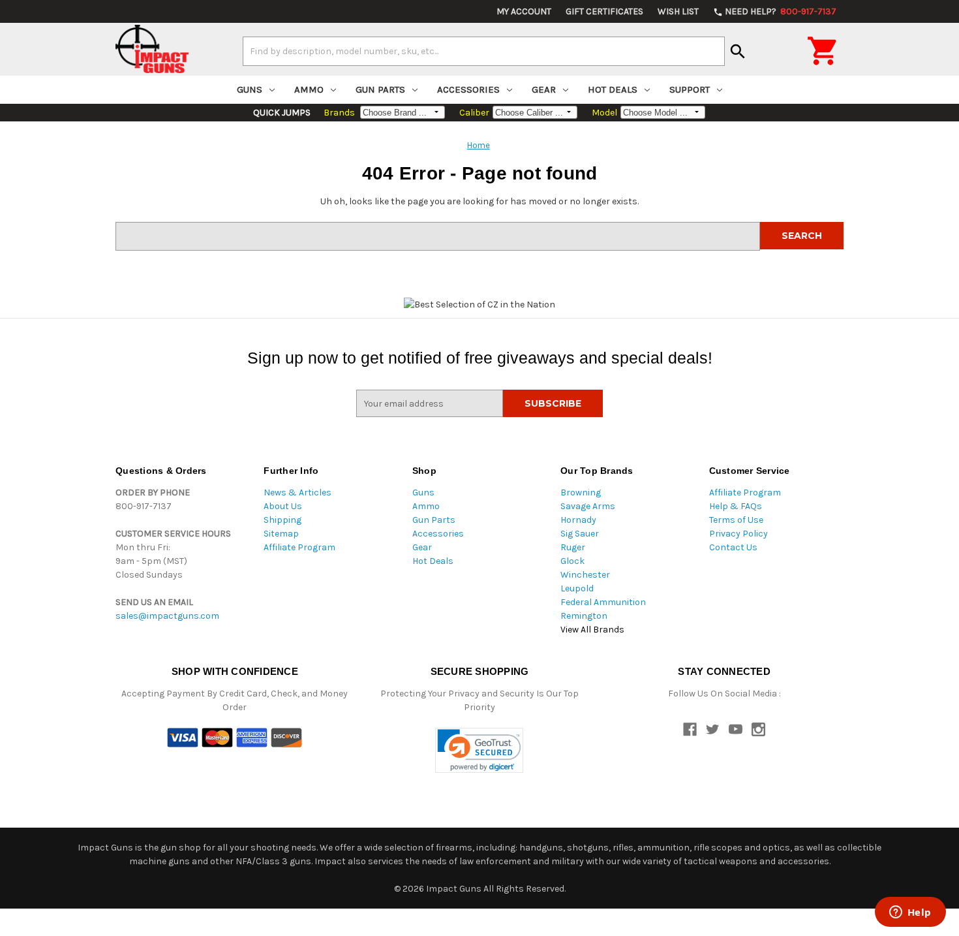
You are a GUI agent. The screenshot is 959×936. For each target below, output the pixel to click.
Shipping (282, 519)
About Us (283, 506)
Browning (580, 492)
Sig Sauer (579, 533)
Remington (583, 615)
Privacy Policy (738, 533)
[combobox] (484, 51)
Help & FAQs (735, 506)
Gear (544, 89)
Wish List (678, 11)
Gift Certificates (604, 11)
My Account (523, 11)
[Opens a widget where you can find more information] (910, 913)
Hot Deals (612, 89)
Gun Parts (380, 89)
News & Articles (297, 492)
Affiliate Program (299, 547)
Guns (249, 89)
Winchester (585, 574)
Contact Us (733, 547)
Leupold (577, 588)
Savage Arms (587, 506)
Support (689, 89)
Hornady (578, 519)
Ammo (309, 89)
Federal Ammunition (603, 602)
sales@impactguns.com (167, 615)
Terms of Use (736, 519)
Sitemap (281, 533)
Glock (572, 561)
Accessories (468, 89)
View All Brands (592, 629)
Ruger (572, 547)
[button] (479, 750)
